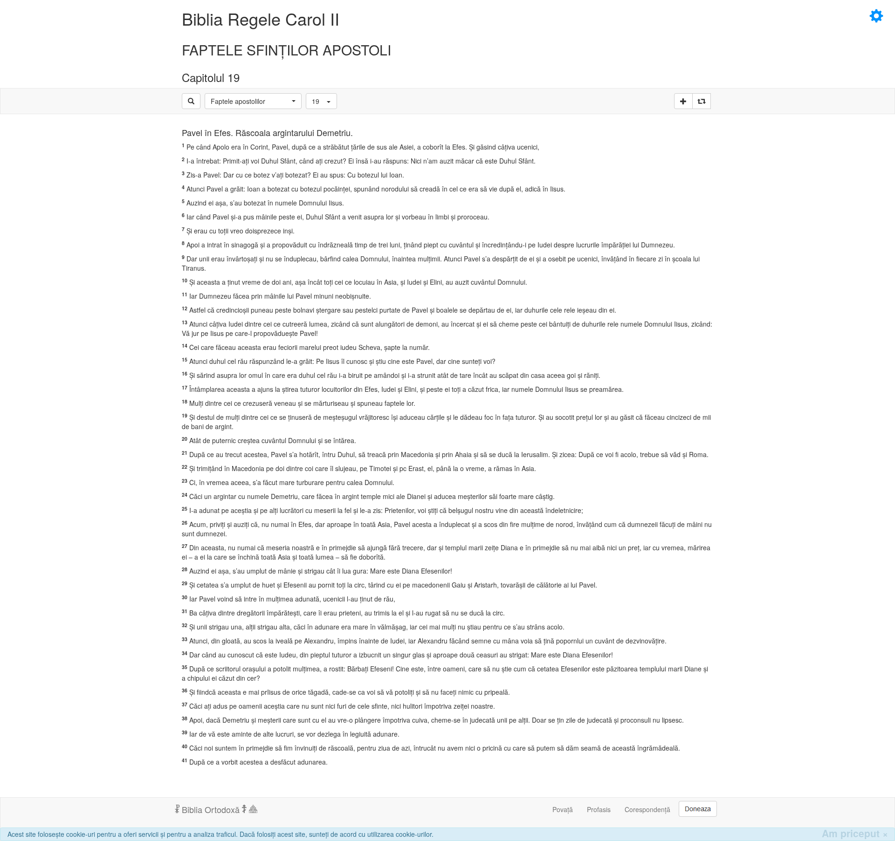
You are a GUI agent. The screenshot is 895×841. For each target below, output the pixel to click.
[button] (253, 101)
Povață (562, 809)
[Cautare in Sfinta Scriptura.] (191, 101)
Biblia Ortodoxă (210, 809)
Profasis (599, 809)
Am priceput (855, 833)
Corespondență (647, 809)
